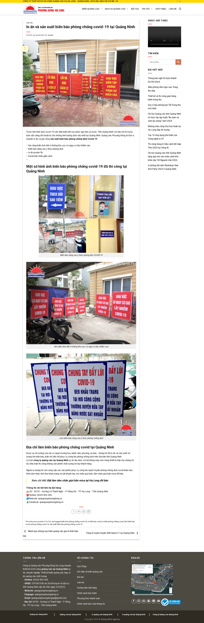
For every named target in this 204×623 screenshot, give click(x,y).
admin (50, 35)
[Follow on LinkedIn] (153, 601)
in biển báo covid (94, 521)
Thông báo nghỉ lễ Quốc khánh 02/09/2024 (162, 80)
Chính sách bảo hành (87, 593)
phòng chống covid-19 (40, 524)
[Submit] (178, 62)
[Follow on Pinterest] (148, 601)
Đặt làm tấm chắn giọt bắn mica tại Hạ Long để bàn (77, 480)
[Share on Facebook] (73, 511)
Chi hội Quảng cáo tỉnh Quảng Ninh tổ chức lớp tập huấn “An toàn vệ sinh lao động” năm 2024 (164, 117)
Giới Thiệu (160, 9)
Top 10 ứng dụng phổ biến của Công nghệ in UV (162, 137)
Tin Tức (146, 9)
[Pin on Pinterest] (83, 511)
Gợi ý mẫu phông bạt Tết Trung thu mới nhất (164, 107)
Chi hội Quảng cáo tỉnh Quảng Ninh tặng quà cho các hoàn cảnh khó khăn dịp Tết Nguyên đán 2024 (164, 156)
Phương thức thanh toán (88, 598)
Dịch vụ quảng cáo (115, 9)
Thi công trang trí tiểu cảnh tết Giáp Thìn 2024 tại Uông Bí (164, 146)
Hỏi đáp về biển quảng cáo (90, 571)
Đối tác (135, 9)
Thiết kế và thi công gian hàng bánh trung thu (162, 98)
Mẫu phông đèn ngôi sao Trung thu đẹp (163, 89)
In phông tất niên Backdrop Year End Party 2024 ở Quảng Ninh (163, 167)
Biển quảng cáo (90, 9)
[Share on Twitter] (78, 511)
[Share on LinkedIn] (88, 511)
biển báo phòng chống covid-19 (74, 521)
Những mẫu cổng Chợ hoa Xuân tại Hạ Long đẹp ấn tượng (164, 128)
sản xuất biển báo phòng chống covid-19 (66, 524)
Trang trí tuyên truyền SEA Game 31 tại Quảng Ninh (110, 533)
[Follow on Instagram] (138, 601)
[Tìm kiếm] (180, 9)
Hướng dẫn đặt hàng (87, 587)
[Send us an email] (180, 1)
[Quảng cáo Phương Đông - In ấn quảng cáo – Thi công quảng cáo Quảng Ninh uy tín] (43, 8)
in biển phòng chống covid (113, 521)
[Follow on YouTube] (158, 601)
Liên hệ (173, 9)
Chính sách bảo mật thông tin (91, 603)
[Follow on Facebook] (177, 1)
